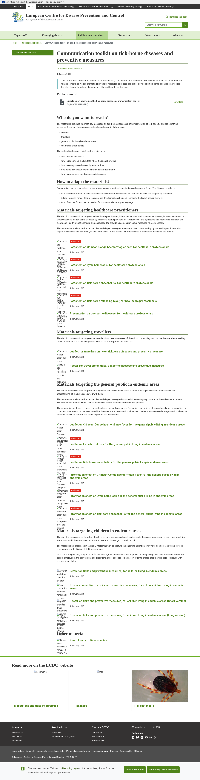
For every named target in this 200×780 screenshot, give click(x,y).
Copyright (30, 751)
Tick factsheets (144, 705)
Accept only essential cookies (163, 769)
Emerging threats (52, 35)
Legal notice (18, 751)
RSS (158, 727)
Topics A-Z (20, 35)
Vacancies (56, 732)
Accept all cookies (135, 769)
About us (178, 35)
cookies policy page (68, 768)
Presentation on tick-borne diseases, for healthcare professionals (111, 313)
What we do (17, 732)
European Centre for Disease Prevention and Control (75, 15)
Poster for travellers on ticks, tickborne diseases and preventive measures (117, 365)
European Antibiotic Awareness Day (55, 7)
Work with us (59, 727)
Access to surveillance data (50, 751)
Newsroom (151, 35)
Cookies (114, 751)
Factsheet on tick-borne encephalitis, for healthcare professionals (111, 283)
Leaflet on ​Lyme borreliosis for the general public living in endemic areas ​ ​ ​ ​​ (116, 444)
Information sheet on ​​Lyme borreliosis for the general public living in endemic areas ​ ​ (123, 496)
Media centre (98, 736)
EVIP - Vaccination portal (159, 7)
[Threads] (155, 737)
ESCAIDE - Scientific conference (94, 7)
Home (15, 43)
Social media (98, 740)
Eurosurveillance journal (128, 7)
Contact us (97, 732)
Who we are (17, 736)
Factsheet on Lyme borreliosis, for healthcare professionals (107, 265)
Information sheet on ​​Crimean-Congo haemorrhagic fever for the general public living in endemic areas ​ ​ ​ (124, 476)
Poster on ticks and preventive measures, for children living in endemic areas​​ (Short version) (128, 601)
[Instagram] (151, 737)
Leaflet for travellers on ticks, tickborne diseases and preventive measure (116, 351)
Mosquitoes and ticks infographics (36, 705)
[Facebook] (142, 737)
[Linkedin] (133, 737)
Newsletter (140, 727)
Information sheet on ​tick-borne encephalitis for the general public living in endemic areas (126, 514)
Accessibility (126, 751)
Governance (17, 740)
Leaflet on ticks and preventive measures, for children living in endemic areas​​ (118, 571)
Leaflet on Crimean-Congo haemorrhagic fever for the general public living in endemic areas (127, 424)
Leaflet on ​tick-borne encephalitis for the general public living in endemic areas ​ (119, 462)
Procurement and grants (63, 736)
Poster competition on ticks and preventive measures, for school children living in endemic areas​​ (127, 587)
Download (178, 102)
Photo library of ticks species (88, 640)
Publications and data (90, 35)
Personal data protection (78, 751)
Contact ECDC (100, 727)
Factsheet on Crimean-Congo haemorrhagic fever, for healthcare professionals (119, 247)
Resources (124, 35)
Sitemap (138, 751)
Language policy (100, 751)
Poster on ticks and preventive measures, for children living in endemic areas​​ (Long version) (127, 615)
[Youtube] (146, 737)
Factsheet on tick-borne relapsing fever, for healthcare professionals (113, 301)
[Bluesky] (137, 737)
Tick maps (80, 705)
